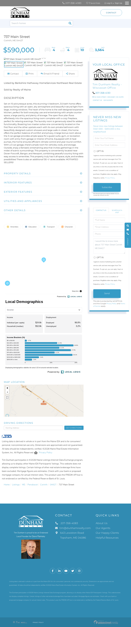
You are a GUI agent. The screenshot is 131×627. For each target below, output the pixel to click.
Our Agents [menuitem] (103, 528)
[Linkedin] (59, 571)
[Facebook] (52, 571)
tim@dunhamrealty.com (75, 528)
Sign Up (118, 3)
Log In (109, 3)
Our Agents (108, 100)
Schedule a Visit (117, 211)
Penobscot (33, 484)
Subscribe (107, 187)
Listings (16, 484)
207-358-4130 (102, 92)
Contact (111, 13)
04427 (53, 484)
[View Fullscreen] (7, 397)
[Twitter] (72, 571)
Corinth (43, 484)
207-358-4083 (73, 3)
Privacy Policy (45, 452)
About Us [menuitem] (101, 523)
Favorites (94, 3)
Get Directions (74, 428)
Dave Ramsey (38, 536)
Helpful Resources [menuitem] (107, 537)
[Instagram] (79, 571)
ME (23, 484)
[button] (70, 23)
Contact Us (97, 100)
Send (107, 293)
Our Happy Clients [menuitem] (107, 532)
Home (7, 484)
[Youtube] (66, 571)
